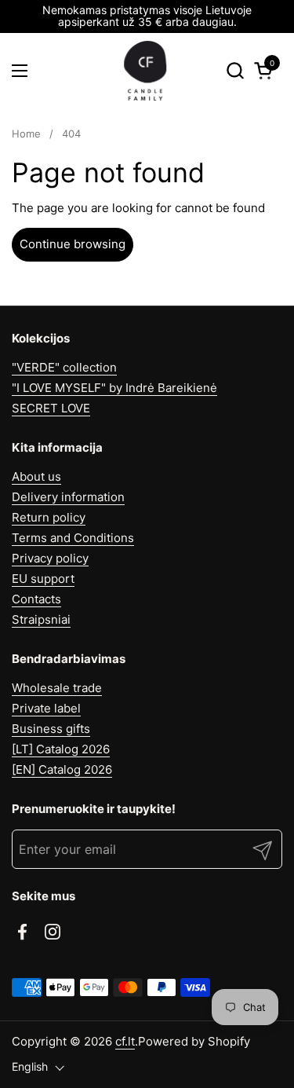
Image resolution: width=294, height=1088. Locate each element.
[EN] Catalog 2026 (62, 769)
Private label (46, 708)
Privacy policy (50, 558)
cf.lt (125, 1041)
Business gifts (51, 728)
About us (36, 476)
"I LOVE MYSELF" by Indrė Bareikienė (114, 387)
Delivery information (68, 496)
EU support (43, 578)
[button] (235, 70)
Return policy (48, 517)
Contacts (36, 599)
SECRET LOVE (51, 408)
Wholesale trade (57, 687)
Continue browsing (72, 243)
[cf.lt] (145, 71)
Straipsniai (41, 619)
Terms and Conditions (73, 537)
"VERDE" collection (64, 367)
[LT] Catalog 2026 (61, 749)
